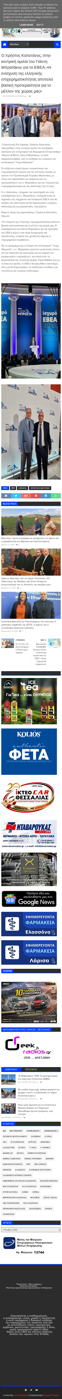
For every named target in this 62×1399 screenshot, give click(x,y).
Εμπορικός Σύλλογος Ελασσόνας (19, 1181)
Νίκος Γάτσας (50, 1198)
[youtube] (36, 1390)
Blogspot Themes (51, 1395)
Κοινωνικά (45, 1186)
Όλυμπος (36, 1136)
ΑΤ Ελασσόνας (17, 1142)
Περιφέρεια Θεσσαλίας (14, 1209)
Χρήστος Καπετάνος (40, 488)
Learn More (26, 25)
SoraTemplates (20, 1395)
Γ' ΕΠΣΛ (32, 1148)
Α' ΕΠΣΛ (48, 1136)
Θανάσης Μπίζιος (49, 1181)
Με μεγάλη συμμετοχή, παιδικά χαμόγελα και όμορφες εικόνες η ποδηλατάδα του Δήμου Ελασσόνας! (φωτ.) (38, 1092)
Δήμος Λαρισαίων (12, 1159)
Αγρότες (32, 1142)
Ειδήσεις (22, 488)
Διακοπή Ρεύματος (12, 1164)
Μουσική (34, 1198)
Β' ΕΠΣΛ (21, 1148)
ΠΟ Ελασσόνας (30, 1203)
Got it (40, 25)
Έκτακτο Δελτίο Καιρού (15, 1136)
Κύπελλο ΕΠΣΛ (10, 1192)
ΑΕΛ (5, 1142)
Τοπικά (48, 1209)
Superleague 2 (51, 1131)
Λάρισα (35, 1192)
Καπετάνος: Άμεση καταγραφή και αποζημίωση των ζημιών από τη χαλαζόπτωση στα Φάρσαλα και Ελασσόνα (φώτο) (30, 540)
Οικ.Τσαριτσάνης (11, 1203)
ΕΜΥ (28, 1164)
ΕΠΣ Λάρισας (40, 1164)
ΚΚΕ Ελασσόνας (10, 1186)
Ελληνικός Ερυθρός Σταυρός (17, 1175)
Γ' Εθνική (45, 1148)
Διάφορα (49, 1159)
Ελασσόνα (20, 1170)
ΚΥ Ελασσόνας (29, 1186)
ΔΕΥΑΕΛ (20, 1153)
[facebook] (25, 1390)
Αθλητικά (45, 1142)
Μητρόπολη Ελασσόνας (14, 1198)
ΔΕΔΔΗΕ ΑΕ (8, 1153)
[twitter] (31, 1390)
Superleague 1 (33, 1131)
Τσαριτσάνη (8, 1214)
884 (13, 488)
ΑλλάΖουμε (8, 1148)
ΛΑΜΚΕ (25, 1192)
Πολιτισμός (35, 1209)
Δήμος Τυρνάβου (33, 1159)
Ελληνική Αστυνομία (40, 1170)
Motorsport (16, 1131)
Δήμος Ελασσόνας (37, 1153)
